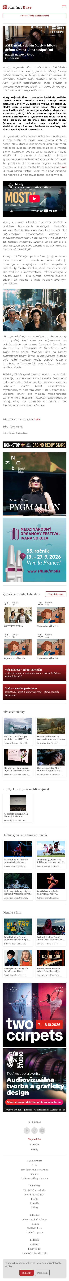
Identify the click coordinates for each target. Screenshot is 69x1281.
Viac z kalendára (55, 594)
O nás (34, 1165)
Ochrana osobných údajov (34, 1219)
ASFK (37, 419)
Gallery (34, 1207)
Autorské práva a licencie (34, 1253)
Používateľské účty (34, 1194)
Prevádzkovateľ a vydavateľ (34, 1169)
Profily (34, 1149)
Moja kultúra (34, 1139)
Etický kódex (34, 1248)
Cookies (34, 1223)
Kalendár (34, 1144)
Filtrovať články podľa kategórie (34, 15)
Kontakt (34, 1173)
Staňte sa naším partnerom (34, 1178)
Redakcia (34, 1244)
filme (63, 167)
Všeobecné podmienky (34, 1190)
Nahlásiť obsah (34, 1228)
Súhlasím (26, 1272)
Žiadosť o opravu (34, 1232)
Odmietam (42, 1272)
